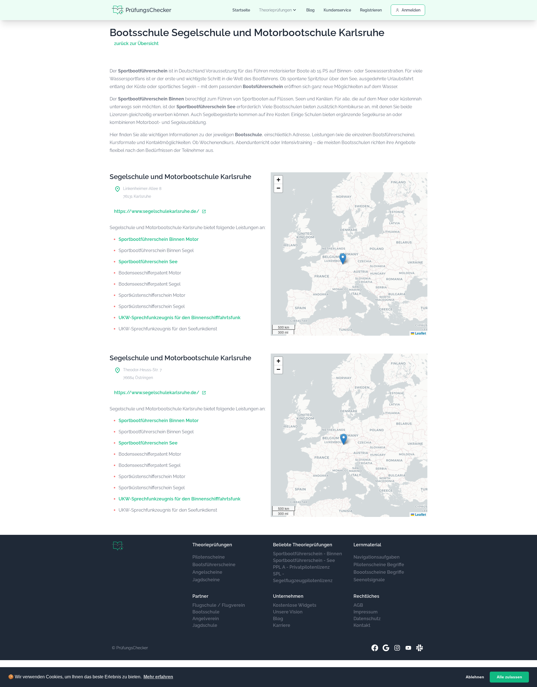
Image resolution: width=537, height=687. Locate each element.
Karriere (281, 625)
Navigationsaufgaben (377, 557)
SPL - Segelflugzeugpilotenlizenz (303, 577)
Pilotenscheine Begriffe (379, 564)
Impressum (366, 612)
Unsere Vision (288, 612)
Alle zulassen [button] (509, 677)
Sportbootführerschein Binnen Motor (159, 239)
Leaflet (420, 333)
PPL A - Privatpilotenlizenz (301, 567)
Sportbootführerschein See (148, 261)
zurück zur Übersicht (136, 43)
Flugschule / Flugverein (218, 605)
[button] (342, 259)
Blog (310, 10)
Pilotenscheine (208, 557)
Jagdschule (204, 625)
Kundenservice (337, 10)
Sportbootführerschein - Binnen (307, 553)
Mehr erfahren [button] (158, 676)
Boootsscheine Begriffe (379, 572)
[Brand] (117, 546)
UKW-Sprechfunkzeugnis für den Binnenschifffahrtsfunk (180, 317)
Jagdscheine (206, 579)
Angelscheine (207, 572)
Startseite (241, 10)
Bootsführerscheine (213, 564)
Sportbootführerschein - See (304, 560)
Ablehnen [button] (475, 677)
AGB (358, 605)
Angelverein (205, 618)
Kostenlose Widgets (294, 605)
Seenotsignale (369, 579)
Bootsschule (206, 612)
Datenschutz (367, 618)
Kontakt (362, 625)
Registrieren (371, 10)
